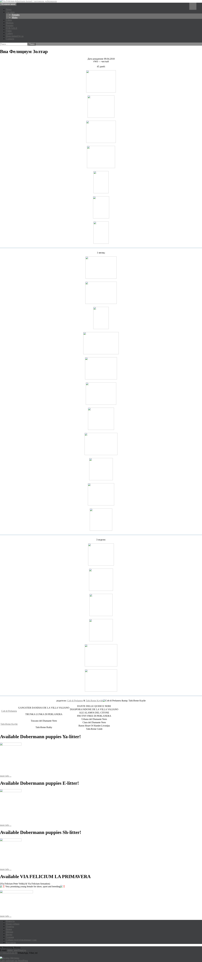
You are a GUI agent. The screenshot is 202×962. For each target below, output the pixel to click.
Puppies (9, 25)
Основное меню (8, 4)
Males (14, 17)
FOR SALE (11, 28)
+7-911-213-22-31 (8, 953)
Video (9, 30)
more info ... (5, 776)
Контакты (11, 942)
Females (16, 14)
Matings (9, 22)
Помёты (10, 926)
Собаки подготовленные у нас (21, 940)
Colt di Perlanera (75, 700)
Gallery (9, 33)
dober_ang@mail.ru (16, 950)
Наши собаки (12, 924)
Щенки (9, 932)
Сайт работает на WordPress (14, 960)
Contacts (10, 39)
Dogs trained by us (15, 36)
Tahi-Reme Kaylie (94, 700)
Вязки (9, 929)
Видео (9, 934)
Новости (10, 921)
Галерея (10, 937)
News (8, 9)
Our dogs (10, 12)
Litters (9, 20)
